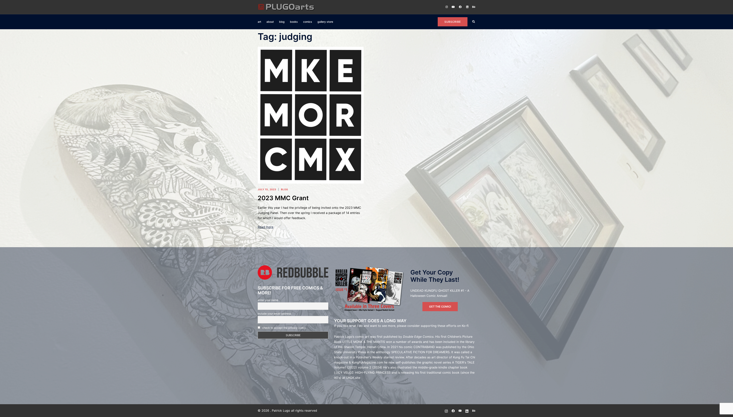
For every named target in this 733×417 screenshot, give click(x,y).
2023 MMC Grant (283, 198)
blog (282, 21)
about (270, 21)
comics (307, 21)
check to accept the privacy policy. (284, 327)
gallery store (325, 21)
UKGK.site (353, 378)
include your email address (274, 313)
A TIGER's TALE (463, 362)
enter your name (268, 300)
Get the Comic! (440, 306)
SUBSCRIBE (452, 21)
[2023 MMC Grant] (311, 115)
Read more (265, 227)
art (259, 21)
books (294, 21)
